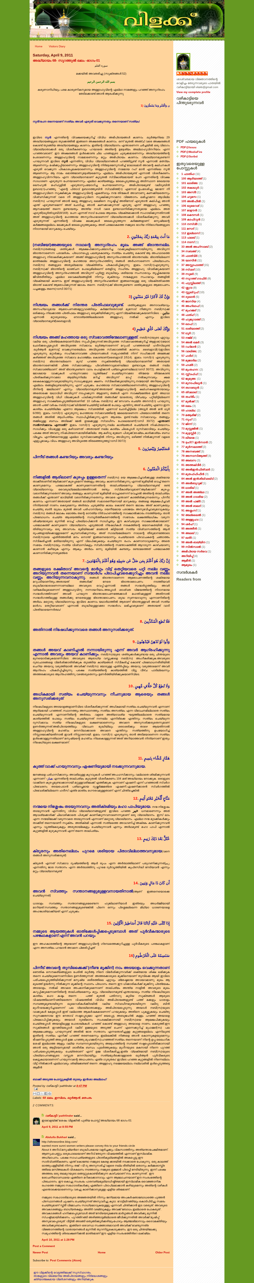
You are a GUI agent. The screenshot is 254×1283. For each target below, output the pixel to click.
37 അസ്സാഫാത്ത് (192, 265)
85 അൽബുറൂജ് (191, 483)
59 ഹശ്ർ (187, 365)
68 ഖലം (48, 1097)
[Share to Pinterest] (50, 1094)
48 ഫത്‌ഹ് (187, 314)
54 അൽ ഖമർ (190, 342)
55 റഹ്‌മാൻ (188, 346)
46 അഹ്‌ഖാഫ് (190, 305)
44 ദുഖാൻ (188, 296)
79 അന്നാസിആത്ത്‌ (194, 455)
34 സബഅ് (188, 251)
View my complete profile (193, 92)
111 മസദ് (187, 228)
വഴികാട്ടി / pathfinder (59, 1115)
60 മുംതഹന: (190, 369)
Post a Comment (44, 1246)
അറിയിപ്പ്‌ (187, 556)
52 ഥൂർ (186, 333)
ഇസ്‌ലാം (60, 1097)
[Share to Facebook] (46, 1094)
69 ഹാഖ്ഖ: (188, 410)
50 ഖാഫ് (186, 324)
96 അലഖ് (187, 533)
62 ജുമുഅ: (188, 378)
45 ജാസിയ (188, 301)
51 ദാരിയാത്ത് (190, 328)
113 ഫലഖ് (188, 237)
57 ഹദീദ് (187, 355)
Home (38, 46)
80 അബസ (188, 460)
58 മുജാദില (189, 360)
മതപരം (87, 1097)
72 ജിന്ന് (186, 424)
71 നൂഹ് (186, 419)
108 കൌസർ (190, 214)
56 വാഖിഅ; (189, 351)
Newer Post (40, 1252)
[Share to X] (42, 1094)
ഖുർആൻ (73, 1097)
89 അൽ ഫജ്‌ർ (191, 501)
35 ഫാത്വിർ (189, 255)
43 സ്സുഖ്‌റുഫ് (189, 292)
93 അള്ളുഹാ (189, 519)
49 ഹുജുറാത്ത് (190, 319)
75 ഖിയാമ (187, 437)
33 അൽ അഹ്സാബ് (194, 246)
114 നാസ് (187, 242)
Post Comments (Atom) (65, 1260)
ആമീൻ (186, 560)
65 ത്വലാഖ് (189, 392)
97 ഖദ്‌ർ (186, 537)
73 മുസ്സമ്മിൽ (189, 428)
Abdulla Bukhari (56, 1137)
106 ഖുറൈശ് (190, 205)
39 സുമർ (187, 273)
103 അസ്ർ (188, 192)
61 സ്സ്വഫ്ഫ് (189, 374)
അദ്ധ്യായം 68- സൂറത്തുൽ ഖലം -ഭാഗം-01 (66, 60)
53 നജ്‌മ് (186, 337)
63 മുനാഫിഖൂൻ (191, 383)
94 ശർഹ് (187, 524)
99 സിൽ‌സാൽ (191, 546)
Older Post (162, 1252)
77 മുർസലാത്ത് (191, 446)
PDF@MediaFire (191, 151)
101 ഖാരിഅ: (189, 183)
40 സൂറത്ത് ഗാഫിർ (194, 278)
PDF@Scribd (189, 156)
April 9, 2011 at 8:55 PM (57, 1126)
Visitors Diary (57, 46)
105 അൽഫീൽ (191, 201)
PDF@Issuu (188, 147)
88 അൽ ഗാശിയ (192, 496)
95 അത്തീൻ (189, 528)
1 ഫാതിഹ (188, 174)
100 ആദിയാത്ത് (191, 178)
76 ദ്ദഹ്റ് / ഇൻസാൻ (194, 442)
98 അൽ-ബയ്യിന (193, 542)
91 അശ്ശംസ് (189, 510)
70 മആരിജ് (188, 415)
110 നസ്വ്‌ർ (189, 224)
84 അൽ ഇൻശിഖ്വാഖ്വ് (197, 478)
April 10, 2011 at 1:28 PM (58, 1239)
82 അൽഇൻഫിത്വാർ (195, 469)
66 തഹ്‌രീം (188, 396)
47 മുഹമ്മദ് (188, 310)
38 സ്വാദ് (187, 269)
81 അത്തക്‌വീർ (191, 464)
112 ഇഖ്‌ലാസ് (190, 233)
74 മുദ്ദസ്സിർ (188, 433)
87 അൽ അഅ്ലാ (192, 492)
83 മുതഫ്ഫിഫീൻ (192, 474)
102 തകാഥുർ (190, 187)
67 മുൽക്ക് (188, 401)
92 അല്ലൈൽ (191, 515)
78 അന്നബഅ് (190, 451)
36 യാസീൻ (188, 260)
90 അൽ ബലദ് (191, 505)
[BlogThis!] (38, 1094)
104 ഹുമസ (188, 196)
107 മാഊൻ (189, 210)
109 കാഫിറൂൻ (190, 219)
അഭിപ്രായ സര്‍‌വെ (194, 551)
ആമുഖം (186, 564)
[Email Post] (101, 1089)
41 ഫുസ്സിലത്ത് (190, 283)
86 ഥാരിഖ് (187, 487)
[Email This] (35, 1094)
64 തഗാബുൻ (190, 387)
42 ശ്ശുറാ (186, 287)
